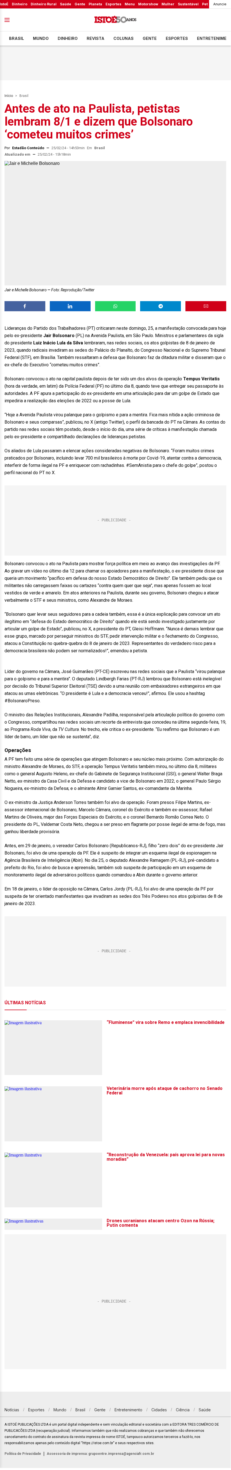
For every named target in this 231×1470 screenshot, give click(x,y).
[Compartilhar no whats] (115, 306)
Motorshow (148, 4)
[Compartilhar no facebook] (25, 306)
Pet (205, 4)
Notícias (12, 1409)
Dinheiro (19, 4)
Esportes (113, 4)
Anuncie (219, 4)
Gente (80, 4)
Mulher (168, 4)
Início (9, 96)
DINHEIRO (68, 38)
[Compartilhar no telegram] (160, 306)
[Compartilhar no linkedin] (70, 306)
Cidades (159, 1409)
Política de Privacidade (23, 1454)
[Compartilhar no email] (205, 306)
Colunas (123, 38)
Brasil (16, 38)
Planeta (95, 4)
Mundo (41, 38)
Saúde (65, 4)
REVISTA (95, 38)
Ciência (183, 1409)
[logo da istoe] (115, 20)
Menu (130, 4)
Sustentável (188, 4)
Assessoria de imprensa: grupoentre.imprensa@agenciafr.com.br (100, 1454)
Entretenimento (128, 1409)
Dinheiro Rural (44, 4)
